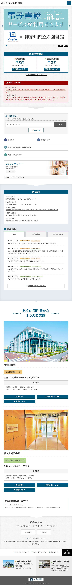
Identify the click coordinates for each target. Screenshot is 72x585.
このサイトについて (22, 552)
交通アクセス (20, 401)
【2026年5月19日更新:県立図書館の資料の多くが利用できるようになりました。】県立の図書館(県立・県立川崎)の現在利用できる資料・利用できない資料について (36, 98)
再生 (61, 45)
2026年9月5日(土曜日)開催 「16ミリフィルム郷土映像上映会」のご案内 (32, 243)
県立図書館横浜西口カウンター (36, 75)
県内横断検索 (45, 140)
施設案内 (20, 396)
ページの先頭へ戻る (67, 553)
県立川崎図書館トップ (15, 460)
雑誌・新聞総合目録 (14, 155)
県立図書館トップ (13, 372)
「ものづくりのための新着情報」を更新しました (24, 279)
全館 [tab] (14, 234)
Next (70, 26)
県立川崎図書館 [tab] (58, 234)
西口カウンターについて (14, 504)
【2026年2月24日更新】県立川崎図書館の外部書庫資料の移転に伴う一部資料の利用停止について (36, 91)
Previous (2, 26)
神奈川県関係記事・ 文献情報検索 (19, 147)
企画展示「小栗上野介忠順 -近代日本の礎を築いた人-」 (26, 261)
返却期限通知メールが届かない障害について (21, 199)
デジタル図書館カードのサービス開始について (21, 204)
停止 (66, 45)
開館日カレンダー (21, 69)
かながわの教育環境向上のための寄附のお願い (21, 215)
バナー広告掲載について (36, 538)
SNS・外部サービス (39, 552)
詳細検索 (37, 130)
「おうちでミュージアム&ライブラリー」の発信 (22, 220)
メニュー (69, 3)
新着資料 (11, 140)
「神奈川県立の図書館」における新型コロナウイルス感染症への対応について (32, 210)
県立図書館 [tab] (36, 234)
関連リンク (54, 552)
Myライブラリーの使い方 (15, 177)
